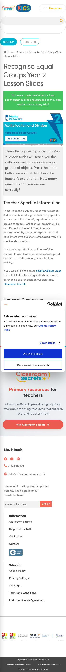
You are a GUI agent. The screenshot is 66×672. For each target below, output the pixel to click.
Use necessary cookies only (33, 365)
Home (10, 52)
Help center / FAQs (20, 529)
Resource (21, 52)
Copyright (15, 585)
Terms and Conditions (22, 593)
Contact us (15, 536)
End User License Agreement (26, 600)
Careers (14, 544)
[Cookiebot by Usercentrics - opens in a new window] (47, 304)
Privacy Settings (19, 578)
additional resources (48, 271)
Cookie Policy (17, 570)
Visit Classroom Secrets (30, 424)
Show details (47, 342)
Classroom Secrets (14, 284)
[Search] (61, 21)
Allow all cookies (33, 353)
